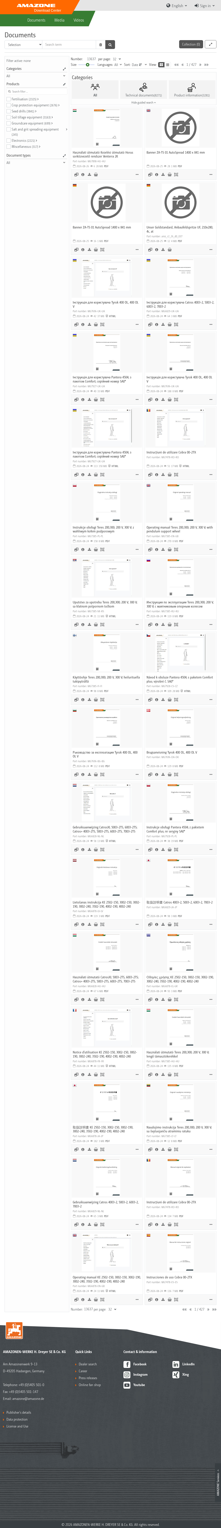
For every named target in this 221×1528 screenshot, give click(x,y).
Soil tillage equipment (31, 117)
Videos (79, 19)
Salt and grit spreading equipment (35, 131)
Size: (74, 64)
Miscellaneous (25, 146)
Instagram (140, 1374)
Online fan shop (90, 1384)
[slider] (87, 64)
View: (152, 64)
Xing (185, 1374)
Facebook (140, 1364)
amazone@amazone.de (28, 1398)
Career (83, 1371)
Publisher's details (18, 1412)
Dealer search (88, 1364)
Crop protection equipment (34, 105)
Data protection (17, 1419)
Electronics (23, 140)
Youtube (139, 1384)
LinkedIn (188, 1364)
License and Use (17, 1426)
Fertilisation (24, 99)
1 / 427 (191, 64)
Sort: (127, 64)
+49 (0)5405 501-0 (31, 1384)
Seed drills (23, 111)
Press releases (88, 1377)
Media (59, 19)
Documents (36, 19)
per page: (104, 59)
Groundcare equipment (31, 123)
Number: (77, 59)
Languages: (105, 64)
